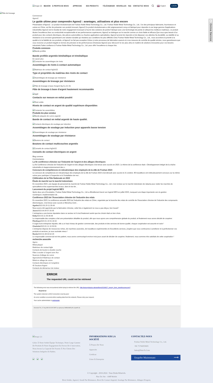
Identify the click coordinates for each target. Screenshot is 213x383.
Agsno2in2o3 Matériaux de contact (46, 258)
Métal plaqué (38, 245)
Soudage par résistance (127, 380)
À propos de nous (60, 6)
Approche (77, 6)
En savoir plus (38, 59)
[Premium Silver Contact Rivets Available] (38, 102)
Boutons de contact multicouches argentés (55, 143)
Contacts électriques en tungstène (46, 263)
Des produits (92, 6)
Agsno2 (76, 380)
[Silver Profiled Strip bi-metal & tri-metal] (39, 51)
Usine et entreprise (96, 359)
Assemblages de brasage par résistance (54, 81)
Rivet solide (67, 380)
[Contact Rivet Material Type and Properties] (45, 69)
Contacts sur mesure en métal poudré (52, 97)
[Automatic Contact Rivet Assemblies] (48, 61)
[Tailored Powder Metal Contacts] (35, 94)
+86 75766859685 (141, 346)
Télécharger (109, 6)
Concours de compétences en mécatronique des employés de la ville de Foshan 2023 (72, 170)
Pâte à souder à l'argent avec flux (46, 252)
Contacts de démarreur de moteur (46, 268)
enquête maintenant (144, 357)
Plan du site (101, 377)
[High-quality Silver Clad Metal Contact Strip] (47, 116)
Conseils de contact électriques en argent (54, 152)
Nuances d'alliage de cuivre (43, 255)
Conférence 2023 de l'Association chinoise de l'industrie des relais (64, 197)
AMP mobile (112, 377)
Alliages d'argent (143, 380)
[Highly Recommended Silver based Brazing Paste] (52, 86)
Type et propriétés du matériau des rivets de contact (60, 73)
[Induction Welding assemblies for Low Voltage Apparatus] (52, 124)
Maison (47, 6)
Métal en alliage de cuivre (43, 260)
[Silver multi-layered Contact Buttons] (41, 140)
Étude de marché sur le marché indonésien (53, 181)
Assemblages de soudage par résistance (54, 135)
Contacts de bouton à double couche (47, 250)
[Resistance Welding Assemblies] (49, 132)
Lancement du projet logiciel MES (48, 189)
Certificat (92, 354)
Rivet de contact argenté (107, 380)
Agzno (35, 242)
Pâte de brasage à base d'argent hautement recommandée (63, 89)
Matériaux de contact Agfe (43, 247)
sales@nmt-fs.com (142, 350)
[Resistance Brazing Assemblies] (49, 78)
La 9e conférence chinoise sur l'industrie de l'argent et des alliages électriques (69, 162)
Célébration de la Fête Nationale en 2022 (51, 178)
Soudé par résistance (88, 380)
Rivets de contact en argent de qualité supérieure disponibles (65, 105)
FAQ (129, 6)
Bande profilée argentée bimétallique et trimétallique (60, 56)
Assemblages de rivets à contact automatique (57, 65)
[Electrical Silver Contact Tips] (45, 148)
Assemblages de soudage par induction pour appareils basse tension (69, 127)
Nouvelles (121, 6)
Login (174, 6)
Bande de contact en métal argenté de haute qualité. (60, 119)
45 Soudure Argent (40, 265)
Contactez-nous (141, 6)
